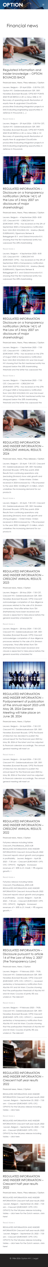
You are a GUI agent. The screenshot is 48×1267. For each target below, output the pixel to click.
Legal (35, 1258)
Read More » (9, 118)
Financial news (9, 82)
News (19, 82)
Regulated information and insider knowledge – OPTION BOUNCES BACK (22, 73)
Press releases (29, 82)
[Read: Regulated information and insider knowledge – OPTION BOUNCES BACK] (24, 51)
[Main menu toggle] (43, 4)
